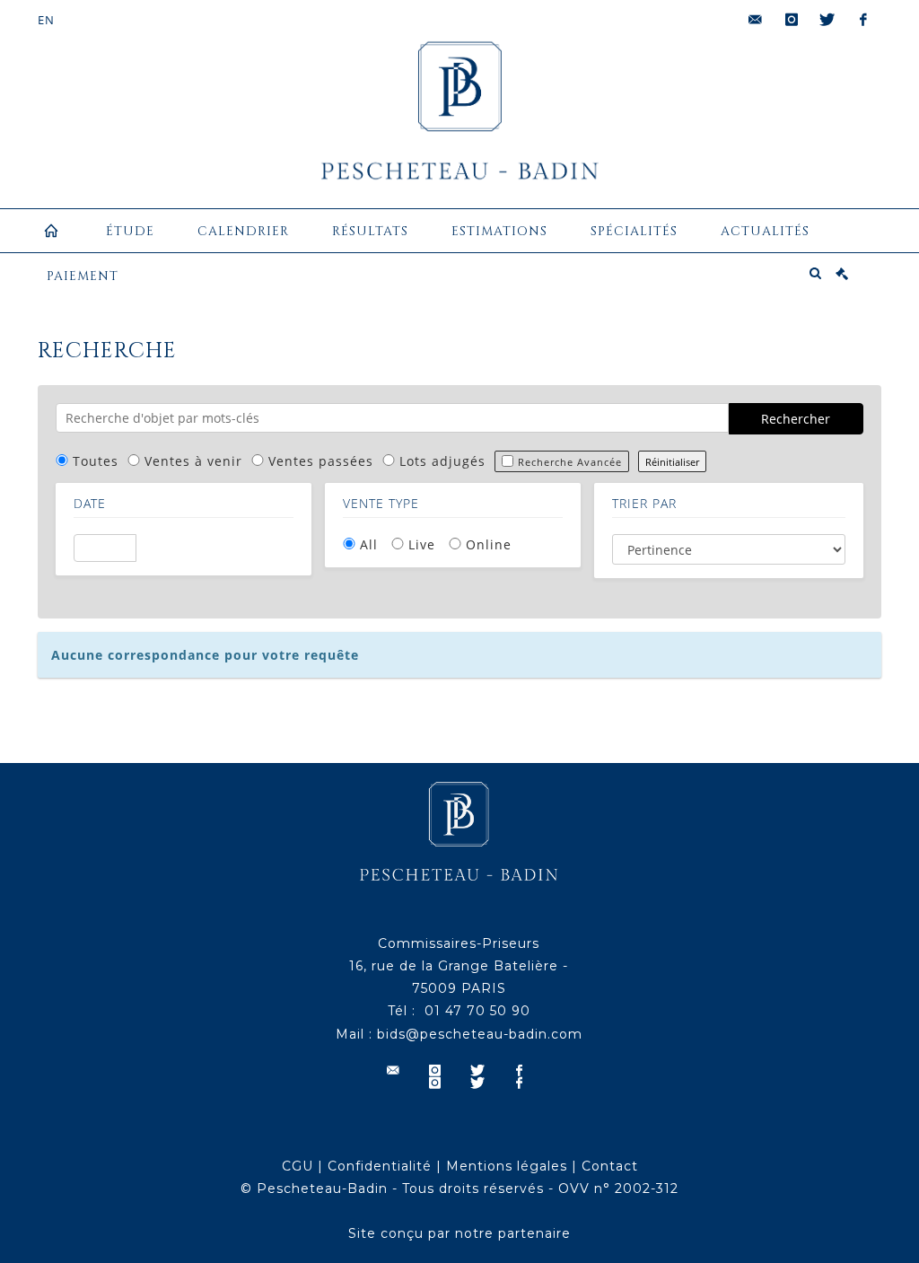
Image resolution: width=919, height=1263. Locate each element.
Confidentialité (380, 1166)
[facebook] (863, 19)
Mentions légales (506, 1166)
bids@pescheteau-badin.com (479, 1034)
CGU (297, 1166)
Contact (610, 1166)
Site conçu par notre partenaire (459, 1233)
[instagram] (792, 19)
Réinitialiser (672, 462)
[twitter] (827, 19)
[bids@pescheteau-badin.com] (756, 19)
